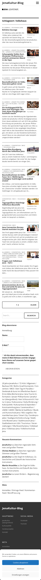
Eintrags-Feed (17, 490)
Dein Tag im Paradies (24, 388)
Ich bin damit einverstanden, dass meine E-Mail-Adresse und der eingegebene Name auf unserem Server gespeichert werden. (19, 359)
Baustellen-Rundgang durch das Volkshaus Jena (13, 150)
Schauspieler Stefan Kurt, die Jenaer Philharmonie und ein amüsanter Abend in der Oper (13, 57)
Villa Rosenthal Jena (21, 426)
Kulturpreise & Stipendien (24, 404)
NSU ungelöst (27, 412)
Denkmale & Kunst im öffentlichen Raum (19, 391)
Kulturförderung (30, 402)
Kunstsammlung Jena (11, 407)
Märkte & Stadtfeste (23, 410)
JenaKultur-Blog (13, 3)
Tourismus (25, 423)
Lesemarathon (27, 407)
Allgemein (6, 27)
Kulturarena (17, 402)
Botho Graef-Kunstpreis (23, 386)
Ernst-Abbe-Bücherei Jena (13, 254)
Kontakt (5, 532)
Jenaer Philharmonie (14, 254)
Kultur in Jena (11, 103)
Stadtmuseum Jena (26, 420)
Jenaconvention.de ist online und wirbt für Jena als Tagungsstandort (13, 287)
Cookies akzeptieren (20, 562)
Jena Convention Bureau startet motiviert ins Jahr (13, 228)
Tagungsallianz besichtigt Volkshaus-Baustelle (13, 204)
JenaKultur (7, 445)
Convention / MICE (18, 78)
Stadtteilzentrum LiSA (11, 423)
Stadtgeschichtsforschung (18, 418)
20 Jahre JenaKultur (10, 383)
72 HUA (22, 383)
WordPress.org (14, 493)
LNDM (4, 410)
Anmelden (6, 490)
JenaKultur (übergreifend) (16, 52)
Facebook (24, 520)
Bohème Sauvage (9, 30)
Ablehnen (20, 569)
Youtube (24, 524)
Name (4, 335)
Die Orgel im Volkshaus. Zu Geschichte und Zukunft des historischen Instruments (19, 459)
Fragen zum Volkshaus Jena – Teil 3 (12, 262)
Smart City (23, 415)
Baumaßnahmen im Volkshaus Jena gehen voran (14, 83)
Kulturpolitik (7, 404)
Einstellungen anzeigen (20, 575)
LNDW (11, 410)
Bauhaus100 (7, 386)
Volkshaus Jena (17, 27)
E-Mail (5, 345)
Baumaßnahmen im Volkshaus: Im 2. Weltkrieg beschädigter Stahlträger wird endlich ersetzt (17, 178)
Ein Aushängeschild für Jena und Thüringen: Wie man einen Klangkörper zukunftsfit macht (14, 110)
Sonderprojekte (7, 529)
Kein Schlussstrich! (26, 399)
